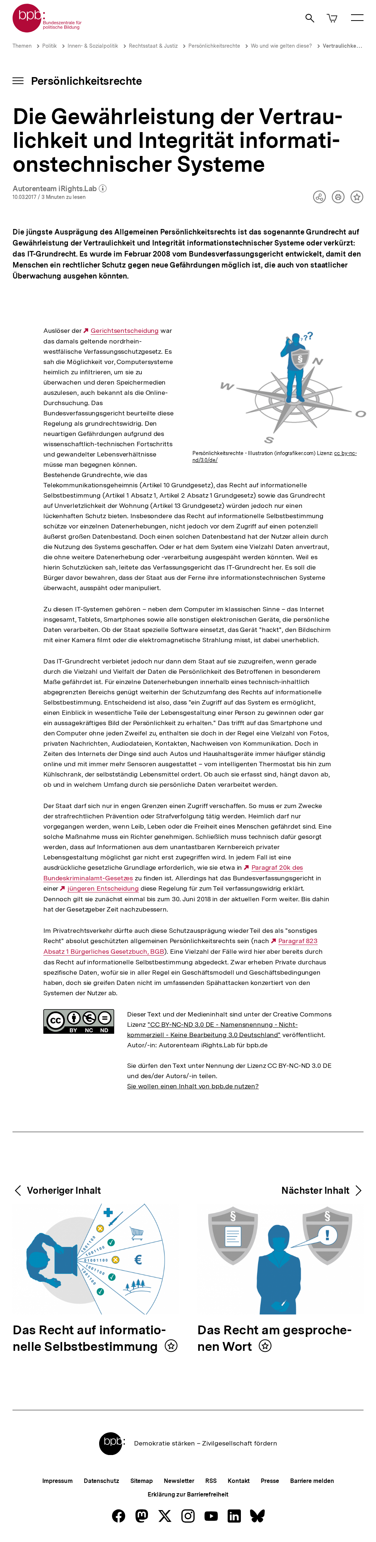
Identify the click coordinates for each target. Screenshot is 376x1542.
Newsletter (179, 1480)
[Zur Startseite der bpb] (47, 30)
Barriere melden (312, 1480)
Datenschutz (101, 1480)
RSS (211, 1480)
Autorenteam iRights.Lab (59, 189)
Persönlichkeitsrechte (214, 46)
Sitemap (141, 1480)
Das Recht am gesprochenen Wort (274, 1338)
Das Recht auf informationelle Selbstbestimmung (89, 1338)
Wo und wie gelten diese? (281, 46)
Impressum (57, 1480)
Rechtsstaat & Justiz (153, 46)
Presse (270, 1480)
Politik (49, 46)
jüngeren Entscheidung (103, 888)
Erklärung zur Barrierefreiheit (188, 1494)
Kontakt (239, 1480)
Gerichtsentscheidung (125, 331)
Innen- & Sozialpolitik (93, 46)
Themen (22, 46)
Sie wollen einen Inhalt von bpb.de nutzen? (193, 1086)
